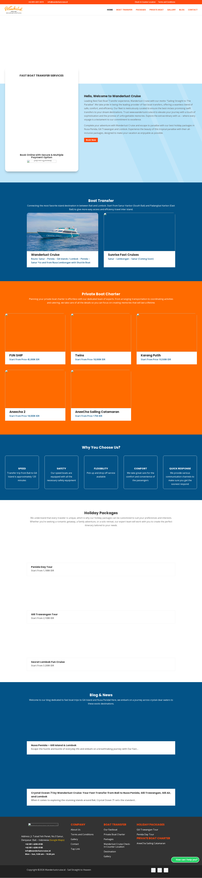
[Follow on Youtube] (166, 870)
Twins (79, 355)
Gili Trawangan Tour (44, 614)
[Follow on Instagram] (153, 870)
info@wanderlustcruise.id (38, 850)
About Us (75, 829)
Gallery (171, 10)
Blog (181, 10)
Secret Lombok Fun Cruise (48, 662)
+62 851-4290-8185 (34, 844)
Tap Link (75, 849)
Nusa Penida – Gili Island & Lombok (53, 745)
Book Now (91, 140)
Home (110, 10)
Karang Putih (151, 355)
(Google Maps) (56, 840)
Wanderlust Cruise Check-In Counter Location (117, 845)
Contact (193, 10)
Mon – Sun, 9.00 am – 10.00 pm (40, 854)
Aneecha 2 (17, 412)
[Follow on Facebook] (159, 870)
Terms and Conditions (166, 2)
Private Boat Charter (114, 834)
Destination (110, 851)
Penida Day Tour (41, 567)
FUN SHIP (16, 355)
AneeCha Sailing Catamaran (97, 412)
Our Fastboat (110, 829)
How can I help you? (186, 859)
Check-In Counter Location (145, 2)
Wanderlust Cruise (45, 255)
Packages (141, 10)
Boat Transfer (124, 10)
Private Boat (157, 10)
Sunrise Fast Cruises (123, 255)
